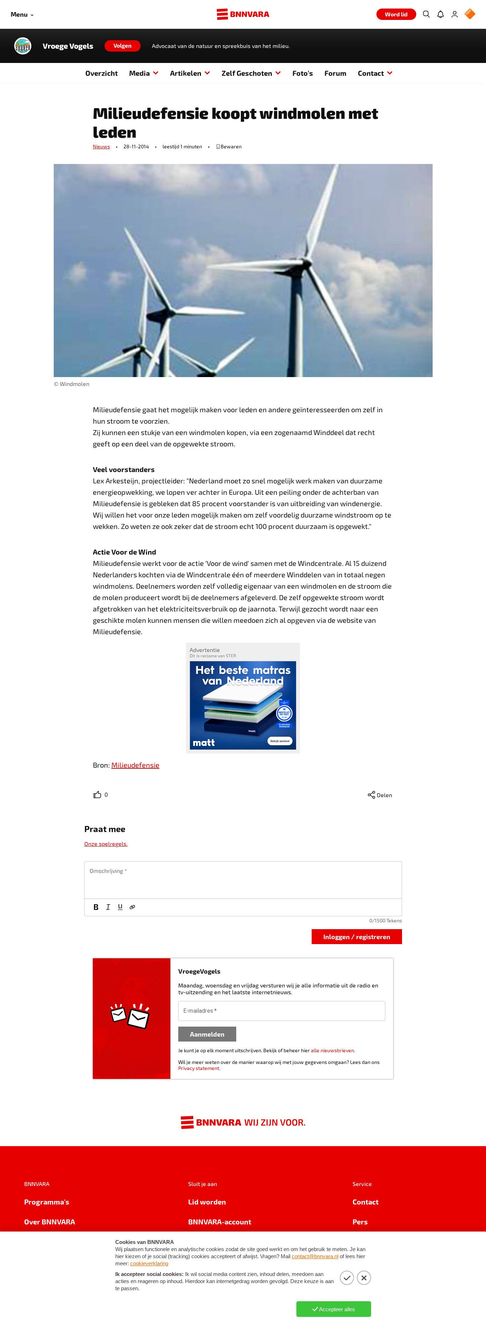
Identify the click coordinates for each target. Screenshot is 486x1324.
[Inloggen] (454, 14)
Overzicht (101, 73)
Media (139, 73)
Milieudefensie (135, 765)
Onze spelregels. (106, 843)
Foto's (302, 73)
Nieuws (101, 146)
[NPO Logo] (470, 14)
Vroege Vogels (68, 46)
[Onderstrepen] (120, 907)
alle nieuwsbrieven (332, 1050)
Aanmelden (207, 1034)
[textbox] (243, 880)
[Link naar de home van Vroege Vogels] (22, 45)
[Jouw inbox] (440, 14)
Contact (371, 73)
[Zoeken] (426, 14)
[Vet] (96, 907)
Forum (335, 73)
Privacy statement (198, 1068)
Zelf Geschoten (247, 73)
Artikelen (185, 73)
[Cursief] (108, 907)
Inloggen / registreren (356, 936)
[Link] (132, 907)
